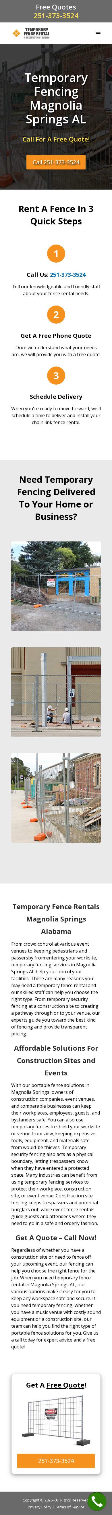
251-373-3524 (56, 15)
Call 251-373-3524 (56, 162)
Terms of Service (69, 1507)
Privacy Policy (39, 1507)
